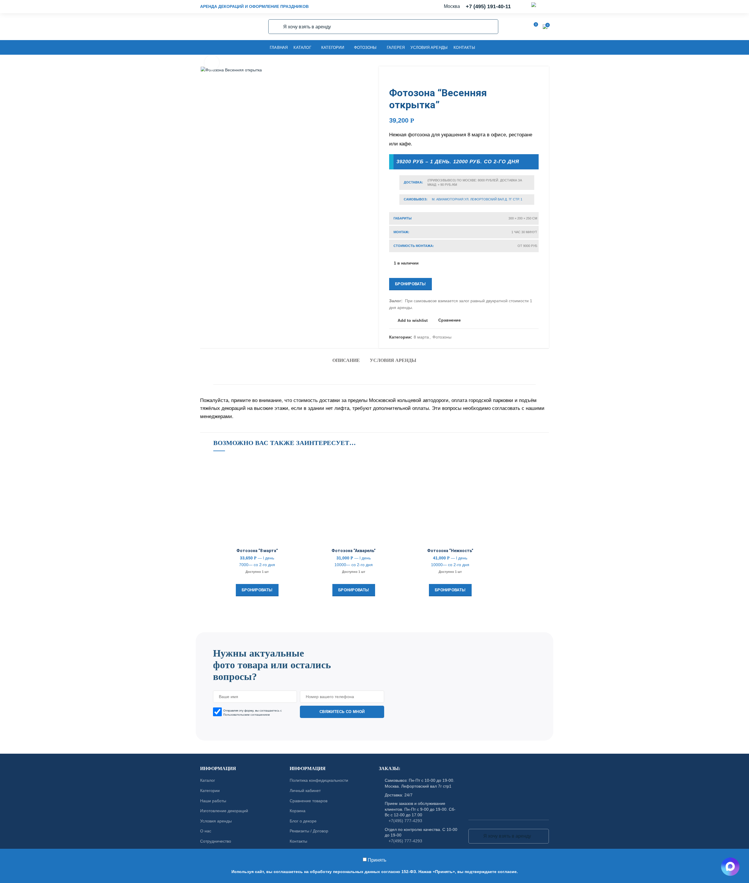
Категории (210, 790)
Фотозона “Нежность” (450, 550)
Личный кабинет (305, 790)
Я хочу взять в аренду (276, 26)
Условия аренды (393, 360)
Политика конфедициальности (319, 780)
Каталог (207, 780)
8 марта (421, 337)
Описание (346, 360)
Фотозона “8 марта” (257, 550)
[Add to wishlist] (296, 466)
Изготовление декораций (224, 811)
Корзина (297, 811)
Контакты (298, 841)
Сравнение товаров (308, 800)
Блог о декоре (303, 821)
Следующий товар (536, 78)
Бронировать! (410, 284)
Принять (377, 860)
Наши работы (213, 800)
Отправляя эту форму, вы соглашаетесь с (252, 712)
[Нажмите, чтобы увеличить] (212, 62)
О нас (205, 831)
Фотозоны (441, 337)
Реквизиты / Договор (309, 831)
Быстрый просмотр (296, 493)
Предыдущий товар (524, 78)
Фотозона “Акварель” (353, 550)
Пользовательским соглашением (246, 714)
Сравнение (449, 320)
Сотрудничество (215, 841)
